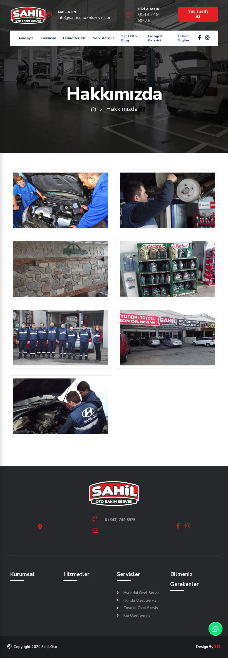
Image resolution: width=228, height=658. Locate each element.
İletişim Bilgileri (183, 38)
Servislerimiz (103, 38)
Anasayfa (25, 38)
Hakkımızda (122, 109)
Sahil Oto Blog (129, 38)
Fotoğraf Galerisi (155, 38)
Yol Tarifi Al (198, 14)
